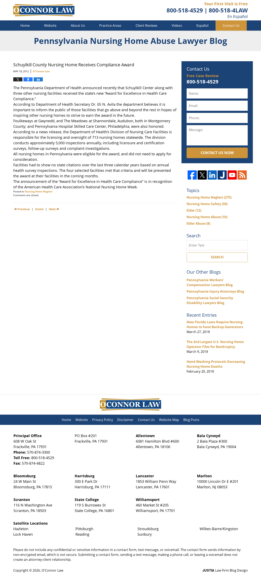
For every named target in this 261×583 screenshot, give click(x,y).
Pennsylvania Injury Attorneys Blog (215, 291)
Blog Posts (191, 420)
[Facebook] (192, 175)
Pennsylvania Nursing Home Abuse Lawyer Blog (43, 10)
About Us (78, 25)
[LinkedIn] (212, 175)
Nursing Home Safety (207, 204)
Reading (82, 534)
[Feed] (242, 175)
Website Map (169, 420)
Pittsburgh (84, 528)
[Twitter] (202, 175)
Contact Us (231, 25)
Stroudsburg (148, 528)
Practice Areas (110, 25)
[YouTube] (232, 175)
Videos (177, 25)
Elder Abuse (198, 223)
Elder (194, 210)
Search (217, 257)
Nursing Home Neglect (38, 191)
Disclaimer (125, 420)
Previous (22, 208)
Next (54, 208)
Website (50, 25)
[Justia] (222, 175)
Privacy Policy (102, 420)
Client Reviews (146, 25)
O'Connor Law (52, 570)
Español (202, 25)
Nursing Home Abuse (207, 217)
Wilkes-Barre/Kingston (219, 528)
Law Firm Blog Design (225, 570)
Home (25, 25)
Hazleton (20, 528)
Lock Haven (23, 534)
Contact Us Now (217, 152)
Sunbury (144, 534)
